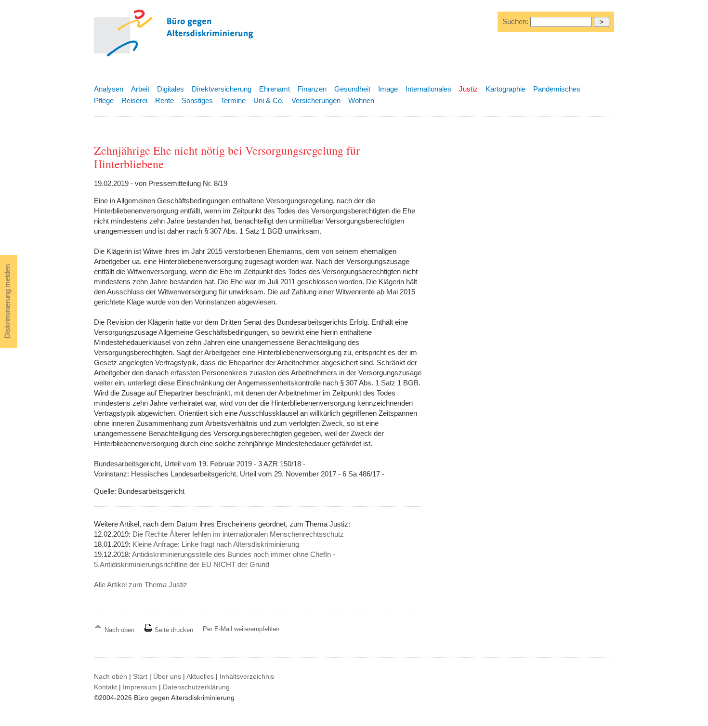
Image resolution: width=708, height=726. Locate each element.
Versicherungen (316, 100)
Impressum (140, 687)
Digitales (170, 89)
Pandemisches (556, 89)
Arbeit (140, 89)
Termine (233, 100)
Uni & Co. (268, 100)
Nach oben (119, 630)
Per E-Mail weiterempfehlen (241, 629)
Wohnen (361, 100)
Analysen (108, 89)
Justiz (468, 89)
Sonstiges (197, 100)
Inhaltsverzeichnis (247, 676)
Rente (164, 100)
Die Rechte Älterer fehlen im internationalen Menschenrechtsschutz (238, 534)
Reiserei (134, 100)
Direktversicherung (221, 89)
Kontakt (105, 687)
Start (140, 676)
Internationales (428, 89)
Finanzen (312, 89)
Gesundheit (352, 89)
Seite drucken (173, 630)
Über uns (167, 676)
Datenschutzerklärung (196, 687)
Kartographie (505, 89)
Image (388, 89)
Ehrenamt (274, 89)
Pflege (104, 100)
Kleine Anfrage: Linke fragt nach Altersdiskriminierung (215, 544)
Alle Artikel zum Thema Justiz (140, 585)
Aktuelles (200, 676)
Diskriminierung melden (7, 301)
